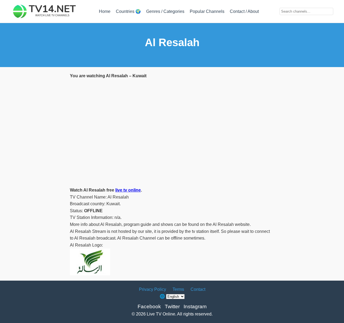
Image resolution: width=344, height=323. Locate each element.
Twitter (172, 306)
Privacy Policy (152, 289)
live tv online (128, 190)
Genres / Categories (165, 11)
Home (104, 11)
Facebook (149, 306)
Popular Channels (207, 11)
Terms (178, 289)
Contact (198, 289)
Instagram (195, 306)
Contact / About (244, 11)
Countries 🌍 (128, 11)
